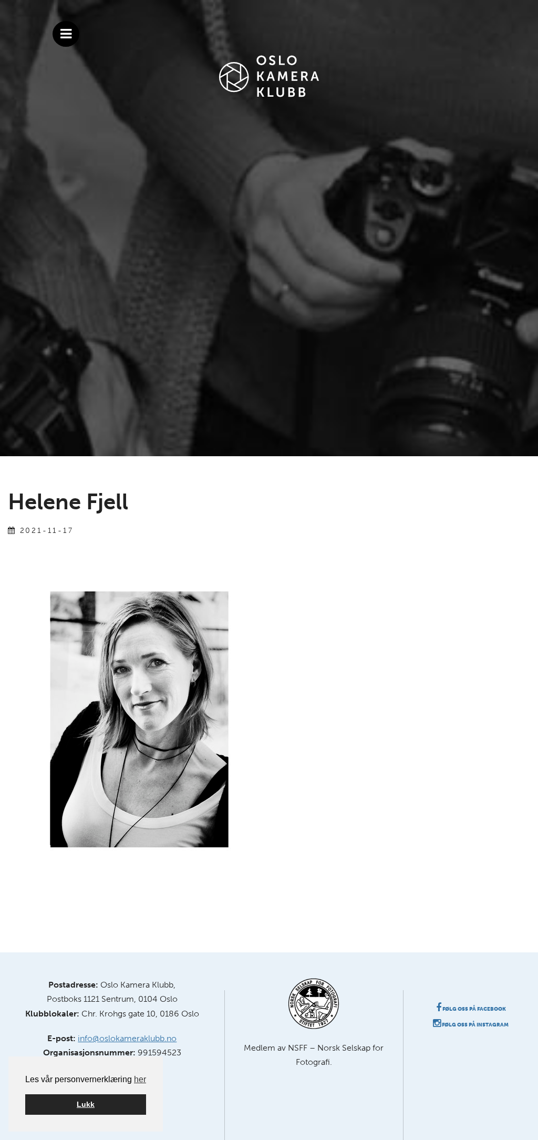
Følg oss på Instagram (475, 1025)
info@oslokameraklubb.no (127, 1038)
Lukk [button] (86, 1104)
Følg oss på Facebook (473, 1009)
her (140, 1079)
